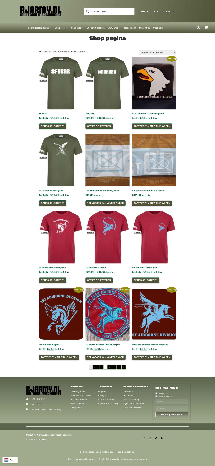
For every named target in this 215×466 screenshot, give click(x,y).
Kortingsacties (163, 393)
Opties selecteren (53, 126)
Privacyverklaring (114, 459)
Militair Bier (144, 28)
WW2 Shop (113, 28)
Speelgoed (76, 28)
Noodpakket (130, 28)
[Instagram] (150, 438)
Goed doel (158, 28)
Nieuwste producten (166, 396)
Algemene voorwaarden (135, 459)
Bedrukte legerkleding (38, 28)
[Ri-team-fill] (161, 438)
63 (119, 367)
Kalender (145, 11)
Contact (167, 11)
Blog (156, 11)
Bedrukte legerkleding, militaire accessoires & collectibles (107, 452)
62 (114, 367)
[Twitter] (156, 438)
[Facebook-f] (144, 438)
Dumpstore (60, 28)
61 (109, 367)
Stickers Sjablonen (96, 28)
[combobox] (109, 11)
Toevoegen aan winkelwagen (152, 126)
